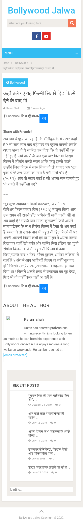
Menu (8, 53)
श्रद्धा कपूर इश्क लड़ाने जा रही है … (49, 467)
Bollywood (21, 63)
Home (5, 63)
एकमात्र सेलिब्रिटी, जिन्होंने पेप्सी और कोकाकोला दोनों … (47, 451)
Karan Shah (13, 108)
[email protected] (15, 355)
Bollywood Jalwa (41, 10)
